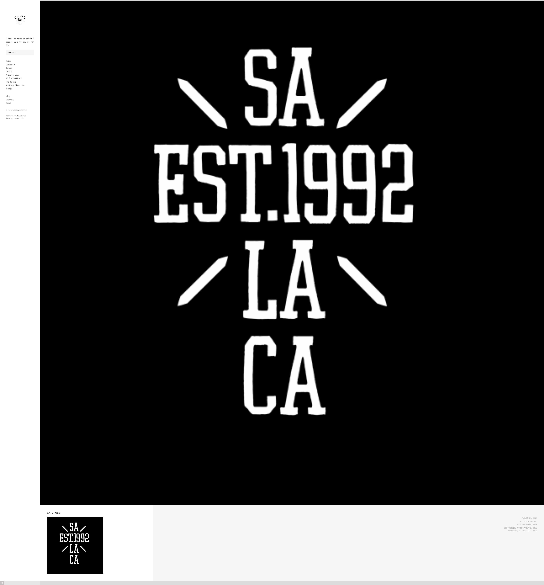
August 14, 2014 (529, 518)
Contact (10, 100)
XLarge (9, 89)
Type (535, 525)
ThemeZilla (19, 119)
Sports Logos (525, 531)
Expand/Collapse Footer (2, 583)
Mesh (8, 119)
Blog (8, 96)
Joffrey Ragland (529, 521)
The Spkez (11, 82)
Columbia (10, 65)
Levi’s (9, 71)
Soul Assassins (14, 78)
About (8, 103)
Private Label (13, 75)
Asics (8, 61)
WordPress (21, 116)
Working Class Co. (15, 85)
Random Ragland (19, 110)
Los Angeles (509, 528)
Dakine (9, 68)
